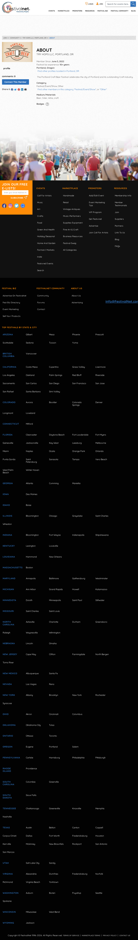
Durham (76, 621)
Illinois (7, 515)
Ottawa (29, 735)
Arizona (8, 334)
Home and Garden (46, 243)
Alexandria (31, 873)
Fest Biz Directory (11, 302)
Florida (8, 434)
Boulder (53, 402)
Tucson (52, 342)
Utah (6, 863)
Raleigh (6, 632)
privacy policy (110, 935)
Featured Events (45, 263)
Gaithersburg (78, 578)
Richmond (8, 882)
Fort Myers (100, 434)
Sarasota (53, 459)
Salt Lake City (32, 863)
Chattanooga (32, 808)
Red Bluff (76, 375)
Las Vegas (31, 684)
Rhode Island (7, 769)
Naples (29, 451)
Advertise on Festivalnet (14, 295)
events (52, 11)
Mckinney (30, 844)
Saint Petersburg (31, 460)
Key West (53, 443)
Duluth (29, 600)
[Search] (133, 4)
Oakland (30, 375)
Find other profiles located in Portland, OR (58, 71)
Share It (6, 89)
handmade (68, 195)
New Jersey (10, 654)
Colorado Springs (77, 403)
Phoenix (76, 334)
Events (41, 188)
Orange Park (78, 451)
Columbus (77, 714)
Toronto (53, 735)
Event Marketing (11, 309)
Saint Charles (101, 515)
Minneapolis (55, 600)
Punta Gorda (9, 459)
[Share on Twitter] (15, 89)
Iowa (6, 494)
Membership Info (123, 195)
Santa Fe (53, 673)
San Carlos (31, 383)
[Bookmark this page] (23, 206)
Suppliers (119, 219)
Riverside (99, 375)
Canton (75, 827)
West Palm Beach (8, 471)
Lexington (31, 545)
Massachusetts (11, 567)
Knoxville (76, 808)
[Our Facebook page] (4, 206)
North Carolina (8, 623)
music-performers (72, 216)
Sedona (30, 342)
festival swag (69, 243)
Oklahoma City (33, 725)
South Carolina (8, 783)
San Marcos (8, 852)
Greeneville (54, 808)
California (9, 367)
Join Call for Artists (98, 232)
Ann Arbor (31, 589)
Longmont (8, 413)
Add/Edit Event (96, 195)
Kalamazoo (101, 589)
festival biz (102, 11)
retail (66, 202)
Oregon (8, 746)
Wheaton (7, 524)
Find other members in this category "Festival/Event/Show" (67, 89)
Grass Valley (78, 367)
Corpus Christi (9, 835)
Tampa (75, 459)
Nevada (7, 684)
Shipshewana (102, 535)
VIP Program (95, 212)
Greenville (54, 781)
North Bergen (102, 654)
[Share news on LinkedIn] (22, 89)
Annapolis (31, 578)
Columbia (30, 781)
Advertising (77, 302)
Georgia (8, 483)
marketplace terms (91, 935)
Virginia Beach (33, 882)
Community (43, 295)
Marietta (76, 483)
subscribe (17, 197)
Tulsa (51, 725)
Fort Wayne (55, 535)
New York (9, 695)
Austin (29, 827)
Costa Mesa (32, 367)
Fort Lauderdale (80, 434)
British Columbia (8, 354)
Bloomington (32, 515)
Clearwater (31, 434)
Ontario (8, 735)
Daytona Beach (57, 434)
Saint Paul (77, 600)
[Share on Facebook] (12, 89)
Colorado (9, 402)
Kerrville (7, 844)
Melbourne (100, 443)
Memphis (99, 808)
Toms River (8, 662)
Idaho (6, 505)
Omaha (53, 643)
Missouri (8, 611)
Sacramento (9, 383)
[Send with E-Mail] (25, 89)
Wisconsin (9, 912)
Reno (51, 684)
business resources (72, 236)
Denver (99, 402)
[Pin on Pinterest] (19, 89)
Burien (52, 893)
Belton (52, 827)
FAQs (117, 246)
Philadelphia (78, 757)
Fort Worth (54, 835)
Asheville (30, 621)
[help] (47, 104)
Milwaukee (31, 912)
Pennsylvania (11, 757)
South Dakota (7, 796)
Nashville (7, 816)
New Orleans (55, 556)
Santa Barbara (33, 391)
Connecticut (11, 423)
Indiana (7, 535)
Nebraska (9, 643)
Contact (41, 309)
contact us (124, 935)
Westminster (101, 578)
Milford (29, 423)
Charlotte (53, 621)
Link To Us (120, 232)
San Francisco (79, 383)
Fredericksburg (79, 835)
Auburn (29, 893)
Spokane (7, 901)
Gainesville (8, 443)
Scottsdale (8, 342)
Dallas (29, 835)
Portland (53, 746)
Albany (29, 695)
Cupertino (54, 367)
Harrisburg (54, 757)
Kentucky (9, 545)
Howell (75, 589)
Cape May (31, 654)
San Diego (54, 383)
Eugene (29, 746)
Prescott (99, 334)
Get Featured (95, 219)
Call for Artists (44, 195)
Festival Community (119, 11)
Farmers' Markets (45, 250)
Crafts (40, 216)
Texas (6, 827)
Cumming (54, 483)
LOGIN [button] (90, 4)
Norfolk (99, 873)
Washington (11, 893)
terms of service (71, 935)
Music (40, 202)
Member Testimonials (121, 204)
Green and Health (46, 229)
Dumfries (53, 873)
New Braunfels (56, 844)
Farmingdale (78, 654)
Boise (28, 505)
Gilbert (29, 334)
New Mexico (10, 673)
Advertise (93, 226)
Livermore (100, 367)
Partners (119, 226)
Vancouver (31, 353)
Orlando (99, 451)
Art (38, 209)
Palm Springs (55, 375)
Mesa (51, 334)
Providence (31, 768)
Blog (133, 11)
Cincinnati (53, 714)
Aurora (29, 402)
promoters (77, 11)
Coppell (99, 827)
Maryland (9, 578)
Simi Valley (54, 391)
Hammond (31, 556)
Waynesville (32, 632)
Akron (29, 714)
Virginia (8, 873)
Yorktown (53, 882)
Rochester (100, 695)
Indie (39, 256)
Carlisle (29, 757)
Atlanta (29, 483)
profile (6, 68)
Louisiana (9, 556)
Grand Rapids (56, 589)
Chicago (53, 515)
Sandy (52, 863)
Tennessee (9, 808)
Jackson (30, 922)
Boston (29, 567)
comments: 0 (8, 76)
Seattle (98, 893)
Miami (6, 451)
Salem (75, 746)
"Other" (103, 89)
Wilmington (54, 632)
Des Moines (31, 494)
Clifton (52, 654)
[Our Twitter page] (16, 206)
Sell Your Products (11, 316)
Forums (41, 302)
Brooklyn (53, 695)
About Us (76, 288)
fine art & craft (70, 229)
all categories (70, 250)
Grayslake (77, 515)
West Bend (54, 912)
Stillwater (99, 600)
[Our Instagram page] (10, 206)
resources (89, 11)
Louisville (53, 545)
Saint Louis (54, 611)
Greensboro (101, 621)
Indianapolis (78, 535)
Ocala (52, 451)
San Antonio (101, 844)
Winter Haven (32, 470)
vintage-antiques (71, 209)
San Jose (100, 383)
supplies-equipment (73, 222)
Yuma (75, 342)
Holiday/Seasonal (46, 236)
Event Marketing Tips (97, 204)
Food (39, 222)
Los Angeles (9, 375)
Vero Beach (101, 459)
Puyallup (76, 893)
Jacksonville (32, 443)
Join (117, 212)
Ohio (6, 714)
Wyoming (8, 922)
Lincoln (29, 643)
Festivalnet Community (51, 288)
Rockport (77, 844)
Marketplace (63, 11)
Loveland (30, 413)
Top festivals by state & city (19, 327)
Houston (99, 835)
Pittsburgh (100, 757)
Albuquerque (32, 673)
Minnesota (9, 600)
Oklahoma (9, 725)
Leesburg (77, 443)
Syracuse (7, 703)
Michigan (8, 589)
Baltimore (54, 578)
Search (40, 270)
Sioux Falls (31, 795)
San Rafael (8, 391)
